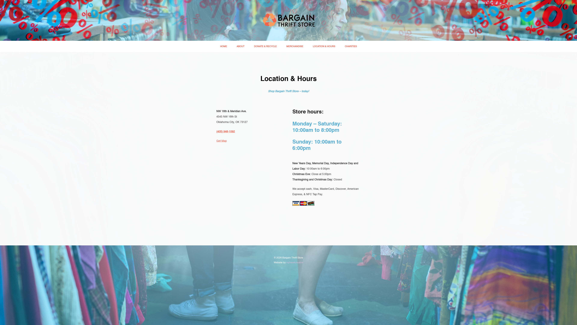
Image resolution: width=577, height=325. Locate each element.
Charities (351, 46)
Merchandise (294, 46)
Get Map (221, 141)
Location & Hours (324, 46)
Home (223, 46)
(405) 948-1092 (225, 131)
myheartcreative (294, 263)
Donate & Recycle (265, 46)
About (240, 46)
